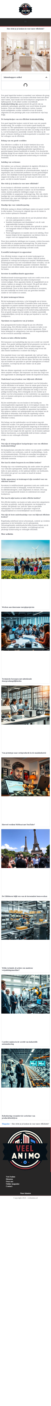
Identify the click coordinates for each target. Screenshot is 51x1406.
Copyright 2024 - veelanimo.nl (25, 1198)
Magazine (6, 1124)
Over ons (9, 1181)
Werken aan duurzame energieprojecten (18, 607)
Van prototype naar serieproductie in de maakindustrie (24, 753)
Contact (9, 1186)
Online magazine (12, 1184)
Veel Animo (10, 1177)
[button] (26, 21)
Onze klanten (25, 1193)
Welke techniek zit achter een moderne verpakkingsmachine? (17, 969)
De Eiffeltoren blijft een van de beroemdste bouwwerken (24, 896)
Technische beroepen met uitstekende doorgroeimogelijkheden (17, 680)
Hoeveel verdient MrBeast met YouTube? (18, 825)
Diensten (9, 1179)
